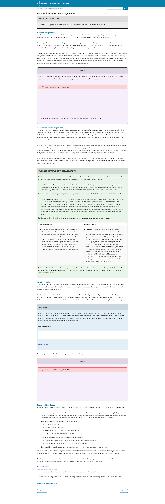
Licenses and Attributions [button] (47, 484)
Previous (42, 491)
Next (123, 491)
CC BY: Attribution (91, 472)
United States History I (59, 3)
